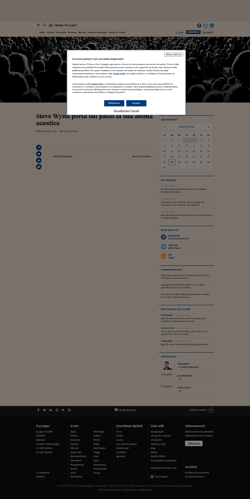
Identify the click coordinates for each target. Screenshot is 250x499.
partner (167, 84)
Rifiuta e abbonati (173, 54)
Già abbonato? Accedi (126, 110)
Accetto (136, 103)
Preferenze (114, 103)
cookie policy (119, 73)
